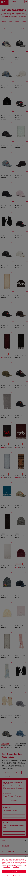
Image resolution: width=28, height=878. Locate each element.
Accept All (14, 871)
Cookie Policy (16, 866)
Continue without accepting (14, 875)
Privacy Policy (7, 866)
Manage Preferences (17, 865)
